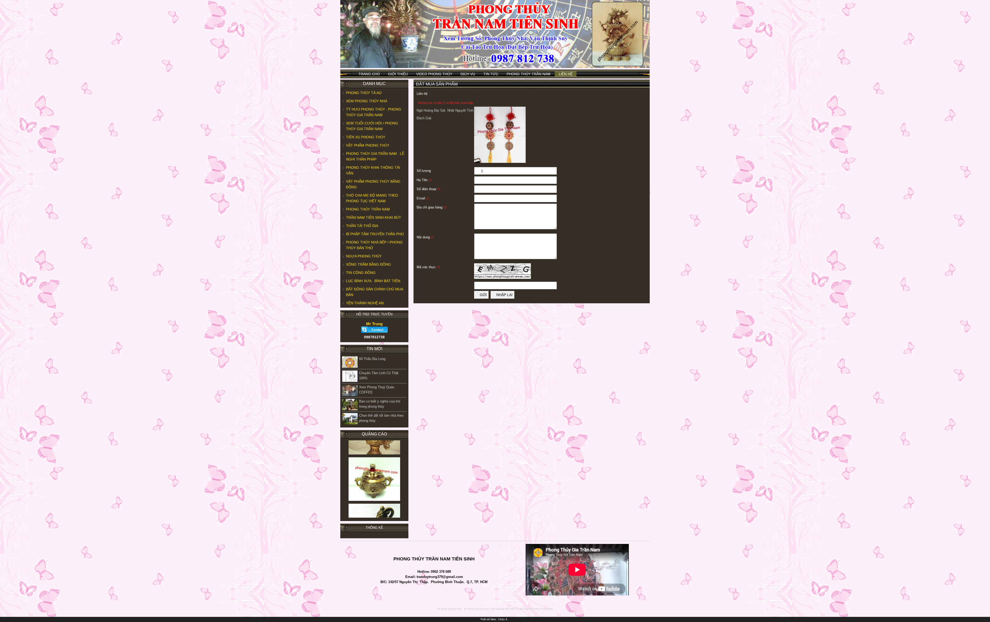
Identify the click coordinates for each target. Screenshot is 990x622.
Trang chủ (369, 74)
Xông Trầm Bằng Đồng (368, 264)
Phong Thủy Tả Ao (364, 93)
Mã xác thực (428, 267)
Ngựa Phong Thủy (364, 256)
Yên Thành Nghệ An (365, 303)
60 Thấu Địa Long (372, 359)
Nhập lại (504, 295)
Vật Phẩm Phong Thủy (367, 145)
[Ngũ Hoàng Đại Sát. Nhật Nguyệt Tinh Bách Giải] (500, 162)
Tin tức (490, 74)
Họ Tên (424, 180)
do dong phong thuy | (477, 609)
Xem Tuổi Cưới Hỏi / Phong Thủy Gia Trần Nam (372, 126)
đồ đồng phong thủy (449, 609)
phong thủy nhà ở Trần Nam (536, 609)
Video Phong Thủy (434, 74)
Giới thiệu (398, 74)
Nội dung (425, 237)
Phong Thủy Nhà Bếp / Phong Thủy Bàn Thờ (374, 245)
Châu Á (502, 619)
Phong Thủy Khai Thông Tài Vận (373, 170)
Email (423, 198)
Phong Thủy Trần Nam (528, 74)
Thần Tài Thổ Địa (362, 226)
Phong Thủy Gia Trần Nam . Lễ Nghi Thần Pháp (375, 156)
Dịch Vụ (467, 74)
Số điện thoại (428, 189)
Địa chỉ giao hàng (432, 207)
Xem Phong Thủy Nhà (366, 101)
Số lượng (424, 171)
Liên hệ (566, 74)
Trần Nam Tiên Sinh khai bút (373, 217)
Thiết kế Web (488, 619)
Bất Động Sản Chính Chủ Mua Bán (374, 292)
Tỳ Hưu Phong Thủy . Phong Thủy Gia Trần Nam (373, 112)
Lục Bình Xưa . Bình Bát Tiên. (373, 281)
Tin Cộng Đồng (361, 273)
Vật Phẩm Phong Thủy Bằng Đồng (373, 184)
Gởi (483, 295)
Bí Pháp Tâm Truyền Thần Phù (375, 234)
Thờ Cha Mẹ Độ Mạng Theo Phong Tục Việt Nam (372, 198)
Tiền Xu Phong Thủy (365, 137)
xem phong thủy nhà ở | (505, 609)
